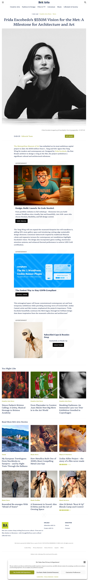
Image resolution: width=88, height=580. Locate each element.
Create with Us (48, 528)
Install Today (22, 294)
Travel (4, 454)
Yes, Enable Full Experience (22, 572)
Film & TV (41, 7)
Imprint (56, 576)
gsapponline (74, 130)
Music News (34, 454)
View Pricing (21, 221)
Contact (67, 528)
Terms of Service (48, 547)
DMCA (62, 547)
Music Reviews (64, 500)
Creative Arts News (45, 14)
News (54, 14)
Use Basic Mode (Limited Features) (47, 572)
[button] (84, 562)
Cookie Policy (40, 576)
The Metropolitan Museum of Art (26, 146)
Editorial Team (27, 136)
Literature (51, 7)
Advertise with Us (49, 525)
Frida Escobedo (60, 151)
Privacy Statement (48, 576)
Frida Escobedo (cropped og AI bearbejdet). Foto (55, 130)
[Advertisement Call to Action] (44, 271)
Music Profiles (35, 500)
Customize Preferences (73, 572)
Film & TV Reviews (65, 454)
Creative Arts (15, 7)
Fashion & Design (28, 7)
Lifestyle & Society (71, 7)
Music (59, 7)
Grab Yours (58, 345)
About (67, 525)
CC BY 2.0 (82, 130)
